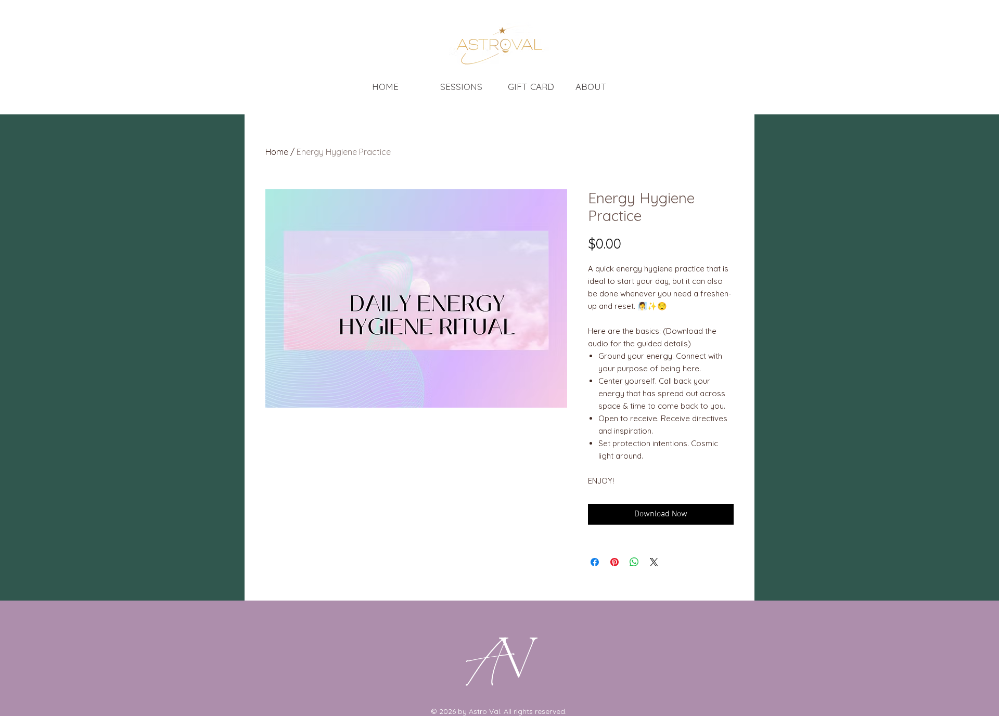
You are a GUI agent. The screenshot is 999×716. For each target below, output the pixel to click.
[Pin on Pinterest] (614, 562)
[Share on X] (654, 562)
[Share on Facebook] (594, 562)
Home (276, 152)
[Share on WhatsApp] (634, 562)
